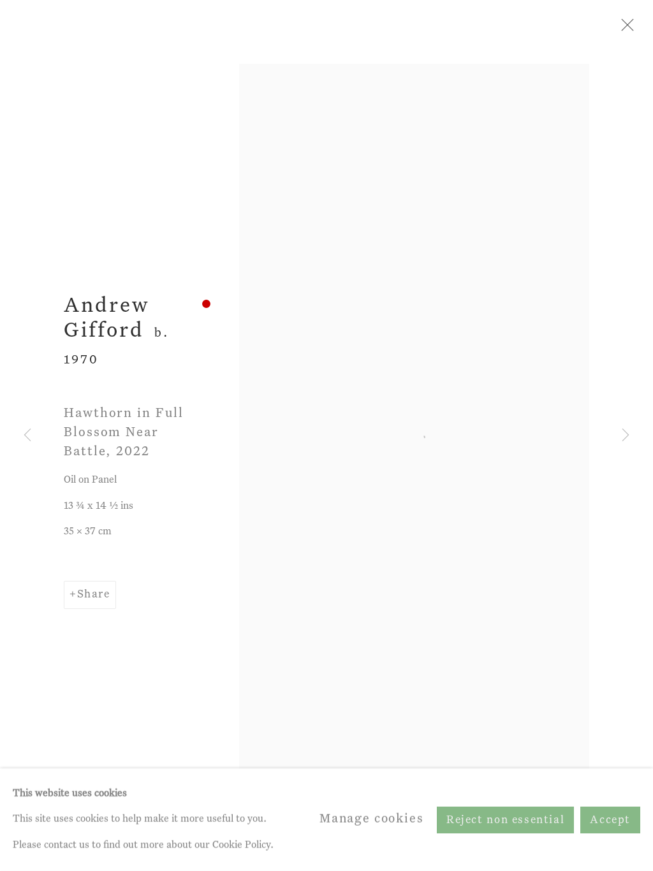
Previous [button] (27, 435)
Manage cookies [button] (371, 819)
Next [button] (625, 435)
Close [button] (624, 28)
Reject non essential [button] (505, 819)
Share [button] (93, 594)
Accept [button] (610, 819)
